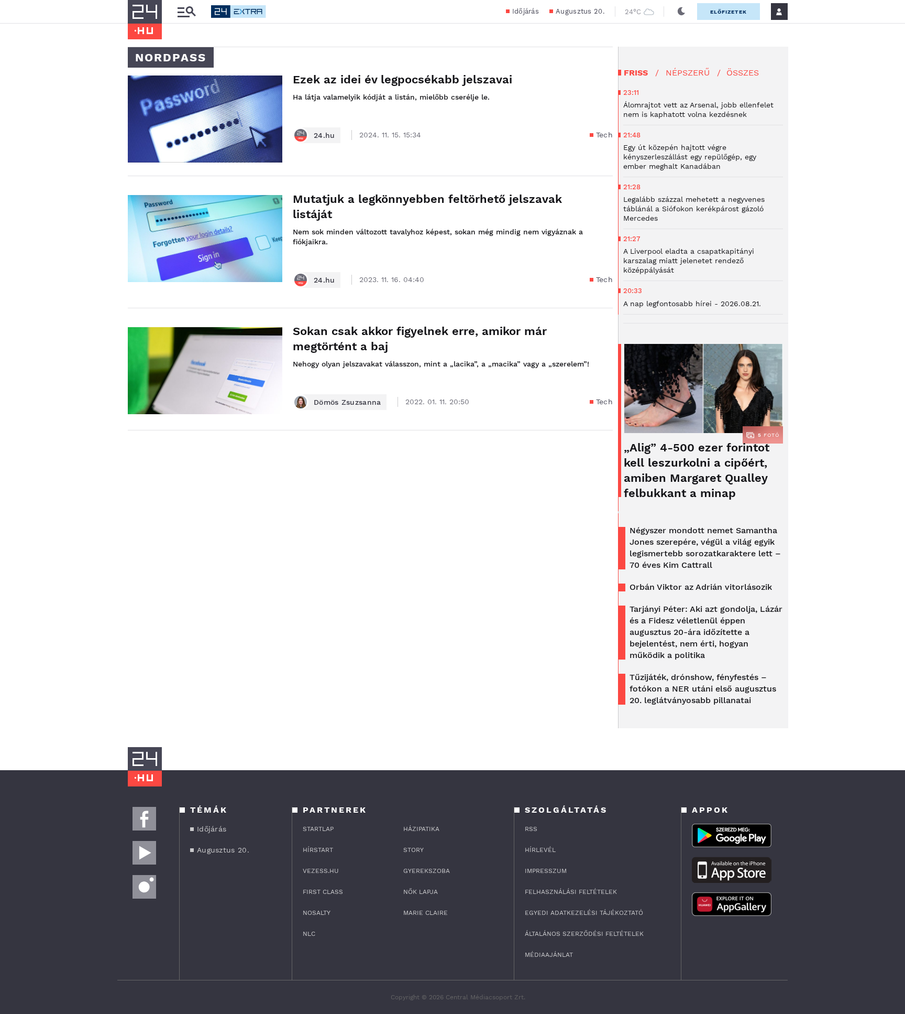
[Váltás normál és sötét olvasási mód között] (681, 11)
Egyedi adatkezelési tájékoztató (584, 912)
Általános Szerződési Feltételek (584, 933)
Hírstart (318, 850)
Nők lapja (420, 892)
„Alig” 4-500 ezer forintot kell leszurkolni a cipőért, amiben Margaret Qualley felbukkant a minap (696, 470)
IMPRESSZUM (546, 871)
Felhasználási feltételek (571, 892)
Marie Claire (425, 912)
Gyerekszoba (426, 871)
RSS (531, 829)
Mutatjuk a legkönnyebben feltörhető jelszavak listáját (427, 206)
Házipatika (421, 829)
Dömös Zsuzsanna (347, 402)
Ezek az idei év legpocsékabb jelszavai (402, 79)
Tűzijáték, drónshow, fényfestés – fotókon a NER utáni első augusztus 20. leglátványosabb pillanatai (703, 688)
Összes (742, 73)
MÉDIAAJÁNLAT (549, 954)
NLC (309, 933)
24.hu (324, 135)
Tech (604, 135)
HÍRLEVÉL (540, 850)
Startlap (318, 829)
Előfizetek (728, 12)
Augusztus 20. (580, 11)
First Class (323, 892)
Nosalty (316, 912)
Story (413, 850)
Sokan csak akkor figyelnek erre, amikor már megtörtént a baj (420, 339)
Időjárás (525, 11)
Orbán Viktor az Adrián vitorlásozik (701, 587)
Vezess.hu (321, 871)
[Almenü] (186, 12)
